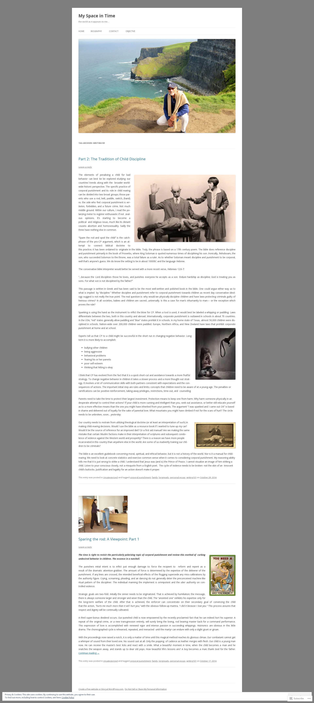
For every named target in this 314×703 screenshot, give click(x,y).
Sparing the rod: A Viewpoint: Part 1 (108, 538)
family (155, 477)
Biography (96, 31)
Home (81, 31)
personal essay (177, 477)
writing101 (191, 477)
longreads (164, 477)
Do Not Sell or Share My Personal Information (146, 689)
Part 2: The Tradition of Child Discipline (112, 158)
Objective (130, 31)
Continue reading (88, 653)
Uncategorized (110, 477)
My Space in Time (96, 16)
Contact (113, 31)
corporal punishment (140, 477)
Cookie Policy (68, 697)
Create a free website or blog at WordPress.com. (101, 689)
